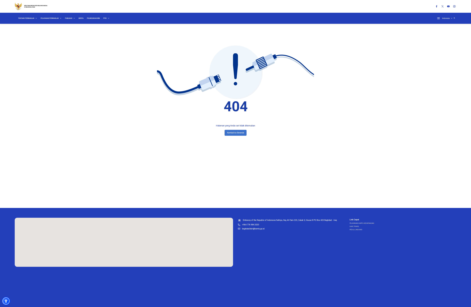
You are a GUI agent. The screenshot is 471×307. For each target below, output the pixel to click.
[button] (6, 301)
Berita (81, 18)
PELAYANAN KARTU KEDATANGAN (362, 223)
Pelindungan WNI (93, 18)
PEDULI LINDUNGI (356, 229)
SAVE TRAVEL (354, 226)
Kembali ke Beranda (235, 133)
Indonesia (446, 18)
